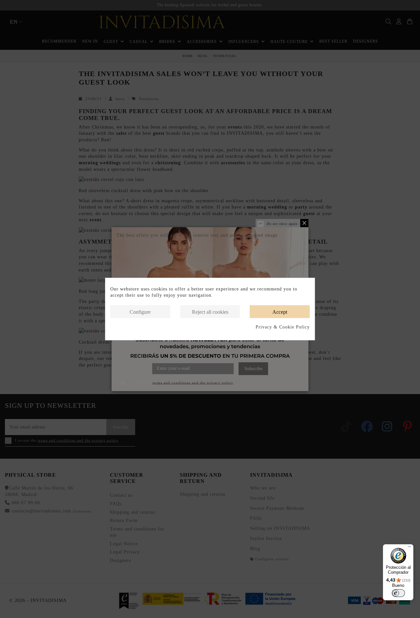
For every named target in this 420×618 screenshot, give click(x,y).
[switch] (398, 593)
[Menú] (409, 548)
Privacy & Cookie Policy (283, 327)
